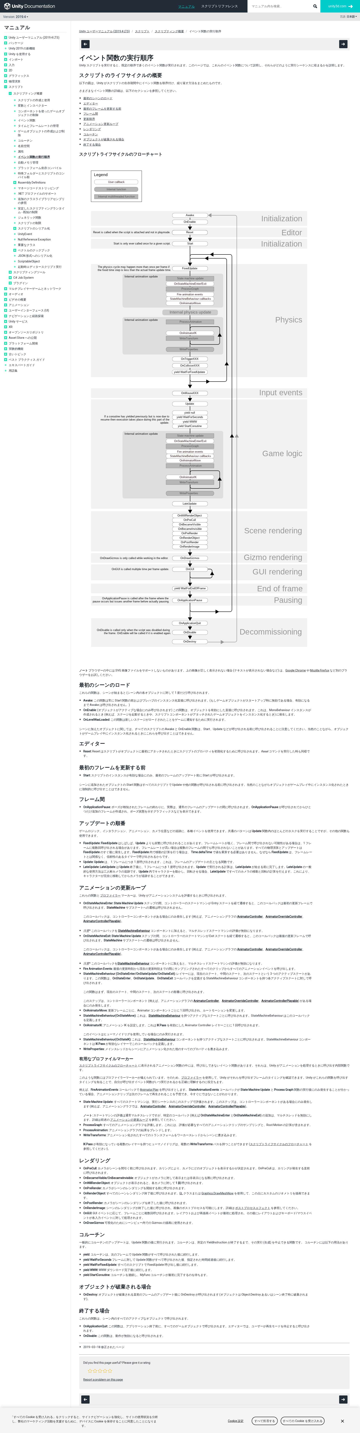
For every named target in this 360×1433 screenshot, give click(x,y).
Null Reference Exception (34, 239)
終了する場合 (92, 144)
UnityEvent (25, 234)
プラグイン (20, 283)
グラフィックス (19, 75)
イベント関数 (26, 120)
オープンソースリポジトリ (26, 332)
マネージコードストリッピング (38, 188)
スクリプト (16, 86)
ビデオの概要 (17, 299)
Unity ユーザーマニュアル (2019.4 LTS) (34, 37)
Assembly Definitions (32, 182)
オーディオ (16, 294)
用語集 (13, 370)
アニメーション (19, 305)
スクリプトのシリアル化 (34, 228)
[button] (90, 1370)
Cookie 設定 (236, 1421)
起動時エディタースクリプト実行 (40, 266)
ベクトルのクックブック (34, 250)
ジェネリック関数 (29, 217)
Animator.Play (149, 1089)
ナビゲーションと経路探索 (26, 316)
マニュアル (186, 6)
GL (181, 1193)
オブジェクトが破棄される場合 (103, 139)
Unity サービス (18, 321)
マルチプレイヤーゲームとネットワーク (35, 288)
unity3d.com (337, 6)
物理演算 (14, 81)
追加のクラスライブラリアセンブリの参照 (41, 200)
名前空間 (24, 146)
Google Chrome (295, 670)
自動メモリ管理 (28, 162)
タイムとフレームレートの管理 (38, 125)
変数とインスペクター (32, 105)
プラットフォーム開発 (23, 343)
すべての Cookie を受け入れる (303, 1421)
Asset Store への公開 (23, 337)
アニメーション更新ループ (100, 124)
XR (10, 327)
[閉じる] (342, 1421)
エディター (90, 103)
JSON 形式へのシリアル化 (35, 255)
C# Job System (23, 277)
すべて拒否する (264, 1421)
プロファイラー (110, 895)
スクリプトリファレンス (219, 6)
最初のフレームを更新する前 (102, 108)
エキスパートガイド (22, 365)
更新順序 (89, 119)
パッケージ (16, 43)
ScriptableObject (29, 261)
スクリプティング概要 (27, 93)
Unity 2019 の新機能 (22, 48)
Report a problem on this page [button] (103, 1379)
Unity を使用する (20, 54)
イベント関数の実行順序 (34, 157)
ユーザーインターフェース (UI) (29, 310)
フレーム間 (90, 113)
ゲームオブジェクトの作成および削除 (41, 133)
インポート (16, 59)
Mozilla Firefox (319, 670)
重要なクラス (26, 245)
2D (10, 70)
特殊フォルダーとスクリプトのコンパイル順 (41, 175)
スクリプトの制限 (29, 223)
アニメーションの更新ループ (129, 1119)
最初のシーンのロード (97, 98)
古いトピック (17, 354)
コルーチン (25, 140)
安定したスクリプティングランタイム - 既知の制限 (41, 210)
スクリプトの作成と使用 (34, 100)
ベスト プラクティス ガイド (27, 359)
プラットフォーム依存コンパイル (40, 168)
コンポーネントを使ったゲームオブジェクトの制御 (41, 113)
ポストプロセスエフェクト (252, 1208)
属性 (21, 151)
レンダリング (92, 129)
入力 (12, 65)
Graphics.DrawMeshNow (217, 1193)
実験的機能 (16, 348)
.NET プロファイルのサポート (37, 193)
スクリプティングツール (29, 272)
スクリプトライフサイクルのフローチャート (108, 1065)
